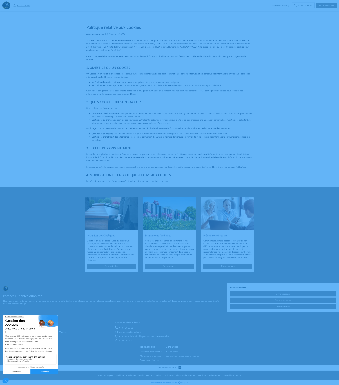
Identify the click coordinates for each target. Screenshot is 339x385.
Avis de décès (172, 351)
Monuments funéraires (150, 355)
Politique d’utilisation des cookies (180, 375)
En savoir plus (111, 266)
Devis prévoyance (283, 300)
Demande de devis (326, 5)
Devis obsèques (283, 293)
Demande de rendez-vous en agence (182, 355)
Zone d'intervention (232, 375)
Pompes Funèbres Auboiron (127, 322)
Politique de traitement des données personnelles (138, 375)
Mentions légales (105, 375)
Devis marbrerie (283, 306)
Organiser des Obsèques (151, 351)
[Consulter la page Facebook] (179, 367)
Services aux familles (149, 360)
